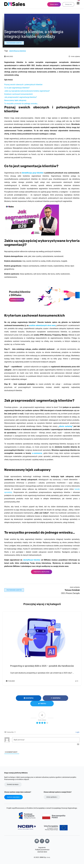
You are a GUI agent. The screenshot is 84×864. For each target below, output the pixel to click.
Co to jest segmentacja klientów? (17, 88)
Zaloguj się (68, 4)
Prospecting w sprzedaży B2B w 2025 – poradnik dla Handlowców (42, 666)
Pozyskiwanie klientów (14, 43)
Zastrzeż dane (42, 852)
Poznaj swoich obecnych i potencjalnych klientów (23, 85)
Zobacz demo (54, 4)
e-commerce (37, 453)
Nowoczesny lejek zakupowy (15, 100)
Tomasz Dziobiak (72, 590)
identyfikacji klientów (31, 560)
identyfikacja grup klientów (32, 173)
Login (77, 732)
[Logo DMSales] (15, 4)
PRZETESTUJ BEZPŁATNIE (41, 572)
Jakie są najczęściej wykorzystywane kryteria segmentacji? (27, 91)
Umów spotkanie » (51, 797)
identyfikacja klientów (17, 51)
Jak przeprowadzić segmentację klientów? (20, 97)
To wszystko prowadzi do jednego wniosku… (21, 104)
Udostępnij (29, 698)
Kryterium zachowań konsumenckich (18, 94)
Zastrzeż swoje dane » (13, 797)
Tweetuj (43, 703)
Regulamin (42, 847)
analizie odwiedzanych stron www (42, 325)
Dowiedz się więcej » (13, 784)
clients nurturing (65, 426)
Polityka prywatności (42, 849)
